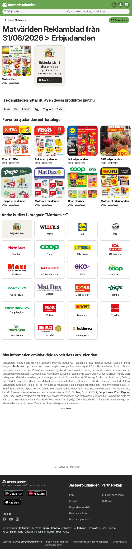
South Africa (62, 531)
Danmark (93, 528)
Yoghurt (48, 109)
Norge (50, 531)
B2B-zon (107, 501)
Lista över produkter (80, 519)
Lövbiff (26, 109)
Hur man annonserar (113, 495)
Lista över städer (78, 513)
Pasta (7, 109)
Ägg (36, 109)
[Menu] (127, 5)
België (46, 528)
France (112, 528)
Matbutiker (18, 366)
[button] (120, 5)
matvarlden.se (22, 370)
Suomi (102, 528)
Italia (20, 531)
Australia (36, 528)
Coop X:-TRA (89, 392)
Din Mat (76, 392)
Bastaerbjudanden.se (31, 541)
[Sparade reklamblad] (114, 5)
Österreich (24, 528)
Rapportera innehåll (79, 507)
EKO (67, 392)
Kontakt (73, 501)
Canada (55, 528)
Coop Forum (106, 392)
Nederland (39, 531)
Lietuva (29, 531)
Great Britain (9, 531)
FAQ (71, 495)
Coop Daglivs (121, 392)
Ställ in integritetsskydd (57, 541)
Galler (60, 109)
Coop (5, 396)
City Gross (15, 396)
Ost (16, 109)
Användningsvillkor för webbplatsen (90, 541)
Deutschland (79, 528)
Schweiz (66, 528)
